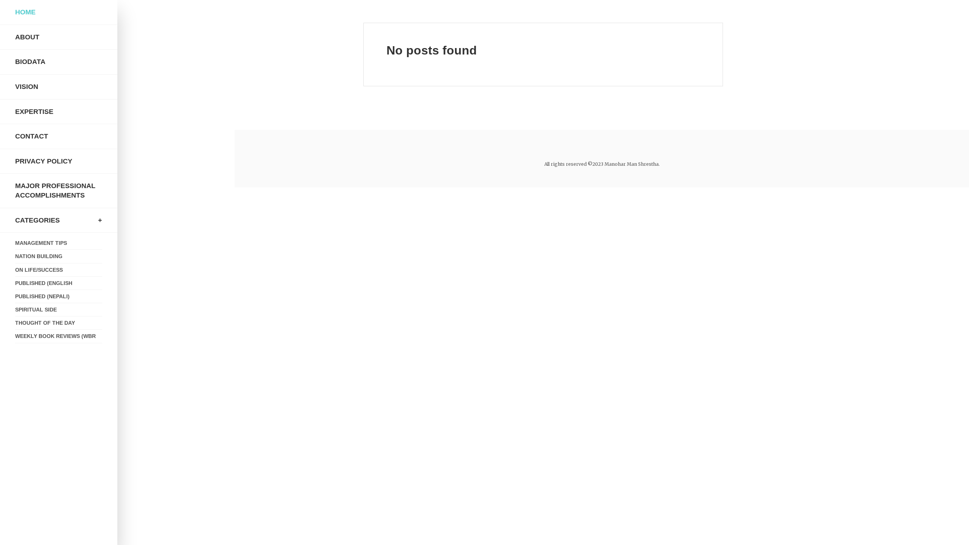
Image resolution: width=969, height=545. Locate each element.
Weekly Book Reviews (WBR (55, 336)
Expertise (34, 111)
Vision (26, 86)
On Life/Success (39, 270)
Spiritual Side (36, 310)
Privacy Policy (43, 161)
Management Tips (41, 243)
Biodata (30, 61)
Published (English (43, 283)
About (27, 37)
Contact (31, 136)
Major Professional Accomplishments (55, 190)
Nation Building (38, 256)
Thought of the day (45, 323)
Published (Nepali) (42, 296)
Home (25, 12)
